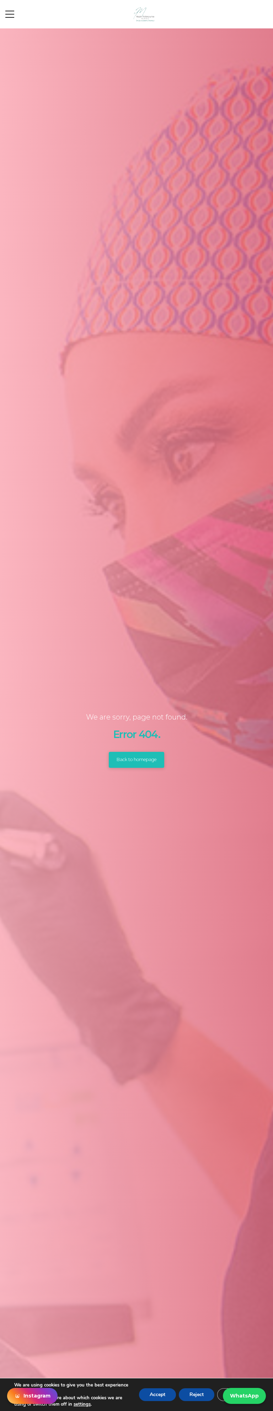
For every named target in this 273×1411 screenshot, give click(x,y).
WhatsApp (244, 1396)
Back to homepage (136, 759)
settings (82, 1404)
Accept (157, 1394)
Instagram (36, 1396)
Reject (196, 1394)
